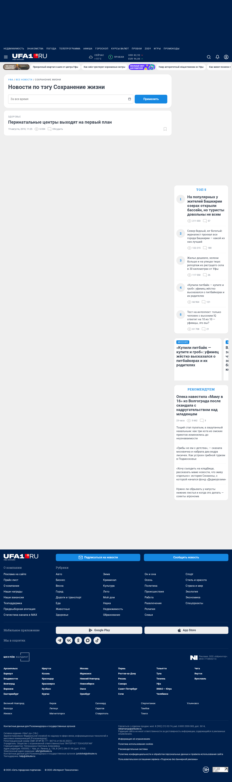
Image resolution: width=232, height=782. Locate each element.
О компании (11, 585)
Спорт (189, 574)
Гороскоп (101, 48)
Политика (151, 585)
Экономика (193, 597)
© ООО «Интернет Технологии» (61, 770)
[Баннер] (16, 67)
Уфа (10, 79)
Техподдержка (13, 603)
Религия (150, 609)
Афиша (87, 48)
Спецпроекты (194, 603)
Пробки (137, 48)
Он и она (150, 574)
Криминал (109, 580)
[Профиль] (226, 57)
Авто (59, 574)
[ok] (78, 640)
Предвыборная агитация (19, 609)
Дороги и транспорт (68, 597)
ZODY (148, 48)
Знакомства (35, 48)
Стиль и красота (196, 580)
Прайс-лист (11, 580)
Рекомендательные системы (133, 749)
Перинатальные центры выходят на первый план (60, 122)
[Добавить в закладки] (165, 129)
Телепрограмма (69, 48)
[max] (87, 640)
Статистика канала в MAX (20, 614)
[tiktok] (97, 640)
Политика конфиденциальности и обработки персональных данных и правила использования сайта (170, 754)
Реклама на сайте (15, 574)
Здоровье (62, 614)
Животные (63, 609)
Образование (111, 614)
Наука (107, 603)
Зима (106, 574)
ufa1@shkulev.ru (44, 751)
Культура (109, 585)
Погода (51, 48)
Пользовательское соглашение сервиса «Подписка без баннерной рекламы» (158, 759)
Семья (149, 614)
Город (59, 591)
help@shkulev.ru (27, 756)
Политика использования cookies (135, 744)
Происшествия (154, 591)
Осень (148, 580)
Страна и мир (194, 585)
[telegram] (59, 640)
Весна (59, 585)
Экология (192, 591)
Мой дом (109, 597)
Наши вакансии (14, 597)
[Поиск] (208, 57)
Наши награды (13, 591)
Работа (149, 597)
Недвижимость (14, 48)
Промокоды (171, 48)
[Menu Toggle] (5, 57)
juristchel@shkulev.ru (86, 753)
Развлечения (153, 603)
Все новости (24, 79)
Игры (157, 48)
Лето (106, 591)
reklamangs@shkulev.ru (130, 729)
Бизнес (60, 580)
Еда (58, 603)
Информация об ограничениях (134, 739)
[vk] (68, 640)
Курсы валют (120, 48)
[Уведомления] (217, 57)
